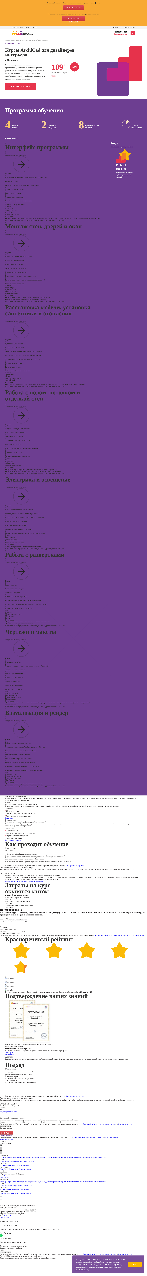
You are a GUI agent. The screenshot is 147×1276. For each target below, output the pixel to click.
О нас (28, 27)
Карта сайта (13, 1169)
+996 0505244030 (120, 32)
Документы (16, 1161)
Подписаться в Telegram (14, 881)
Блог (1, 1169)
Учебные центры (25, 1169)
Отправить (6, 1133)
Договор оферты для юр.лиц (55, 1157)
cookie (89, 1262)
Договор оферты (6, 1157)
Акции (35, 27)
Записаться (9, 818)
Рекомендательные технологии (94, 1157)
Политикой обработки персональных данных (112, 935)
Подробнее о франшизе (73, 19)
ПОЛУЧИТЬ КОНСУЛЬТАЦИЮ (10, 933)
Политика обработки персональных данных (29, 1157)
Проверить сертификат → (10, 1054)
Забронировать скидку (8, 1112)
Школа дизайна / (16, 40)
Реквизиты (71, 1157)
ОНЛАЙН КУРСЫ (74, 8)
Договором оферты (137, 935)
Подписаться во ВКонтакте (34, 881)
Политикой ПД (82, 1269)
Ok (134, 1264)
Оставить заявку (20, 86)
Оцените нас (4, 1178)
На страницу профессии (14, 840)
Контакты (30, 1161)
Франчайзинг (24, 1165)
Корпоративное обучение (75, 866)
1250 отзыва (6, 1176)
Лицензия (78, 1157)
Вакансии (8, 1161)
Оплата (24, 1161)
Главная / (8, 40)
